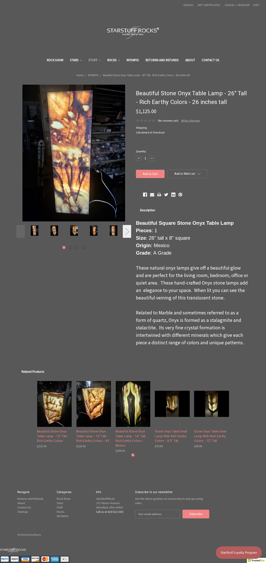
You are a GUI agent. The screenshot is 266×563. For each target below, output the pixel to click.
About (190, 60)
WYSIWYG (133, 60)
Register (244, 5)
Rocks (112, 60)
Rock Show (55, 60)
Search (188, 5)
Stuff (93, 60)
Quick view (54, 400)
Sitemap (22, 512)
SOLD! (172, 407)
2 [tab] (70, 247)
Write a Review (190, 120)
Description (147, 210)
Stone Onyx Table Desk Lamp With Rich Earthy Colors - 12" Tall (210, 436)
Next (127, 231)
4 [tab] (83, 247)
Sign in (229, 5)
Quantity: (141, 151)
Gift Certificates (209, 5)
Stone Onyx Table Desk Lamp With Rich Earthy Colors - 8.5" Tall (171, 436)
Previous (20, 231)
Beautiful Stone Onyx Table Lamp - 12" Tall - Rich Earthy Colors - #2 (92, 436)
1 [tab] (63, 247)
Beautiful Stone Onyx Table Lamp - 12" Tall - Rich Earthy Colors (53, 436)
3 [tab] (77, 247)
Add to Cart (54, 407)
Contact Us (210, 60)
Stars (74, 60)
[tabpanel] (34, 231)
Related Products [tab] (32, 372)
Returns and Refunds (162, 60)
